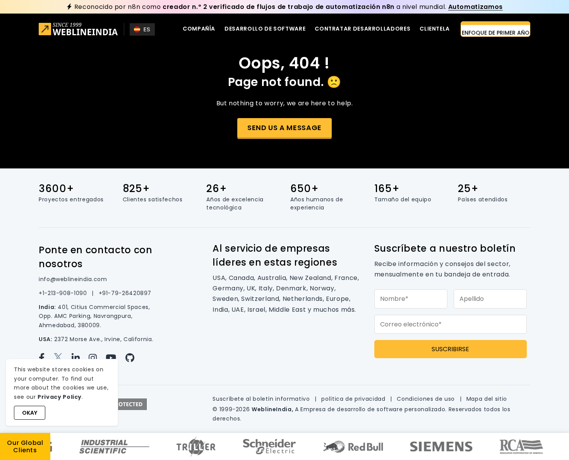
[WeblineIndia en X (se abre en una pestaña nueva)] (62, 358)
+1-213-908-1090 (64, 293)
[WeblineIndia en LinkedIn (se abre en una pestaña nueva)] (80, 358)
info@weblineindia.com (73, 279)
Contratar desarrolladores (362, 29)
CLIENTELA (435, 29)
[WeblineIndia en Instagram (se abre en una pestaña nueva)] (97, 358)
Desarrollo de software (265, 29)
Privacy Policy (60, 397)
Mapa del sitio (486, 399)
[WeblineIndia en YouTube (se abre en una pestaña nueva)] (115, 358)
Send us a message (284, 127)
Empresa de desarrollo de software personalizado (372, 409)
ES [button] (147, 29)
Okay (29, 413)
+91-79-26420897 (125, 293)
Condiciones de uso (426, 399)
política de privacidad (354, 399)
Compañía (199, 29)
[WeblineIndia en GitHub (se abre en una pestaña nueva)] (133, 358)
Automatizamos (475, 6)
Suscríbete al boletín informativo (262, 399)
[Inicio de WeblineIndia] (78, 30)
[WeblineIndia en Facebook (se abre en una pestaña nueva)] (46, 358)
